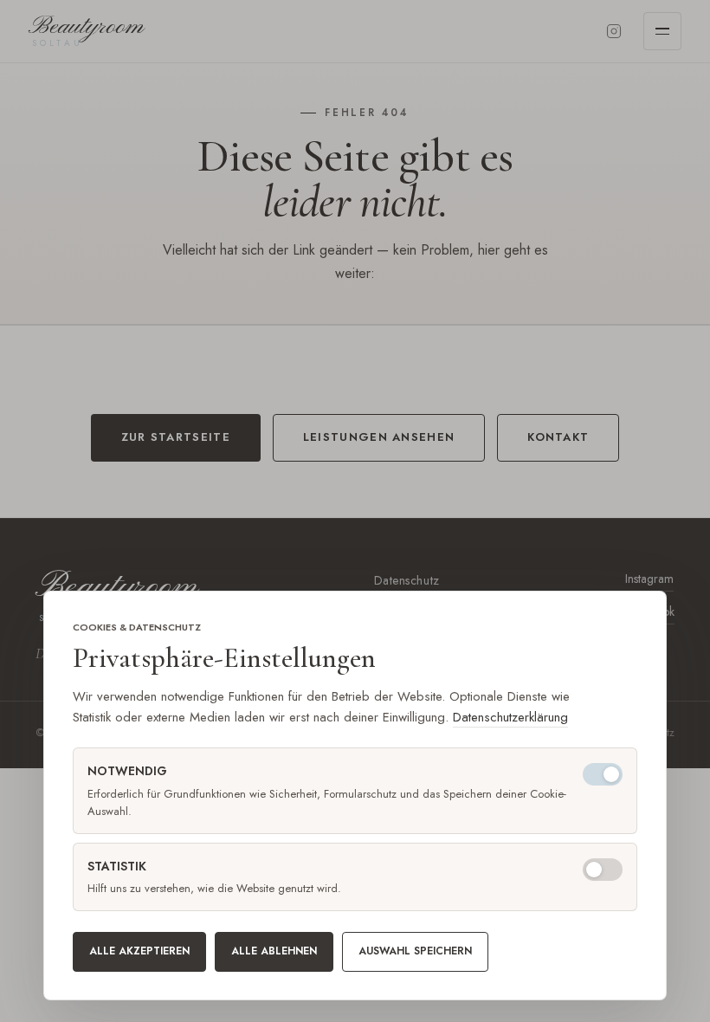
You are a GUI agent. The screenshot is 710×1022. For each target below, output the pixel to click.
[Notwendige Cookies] (603, 774)
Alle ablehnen (274, 951)
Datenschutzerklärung (510, 717)
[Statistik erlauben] (603, 869)
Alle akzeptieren (139, 951)
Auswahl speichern (415, 951)
